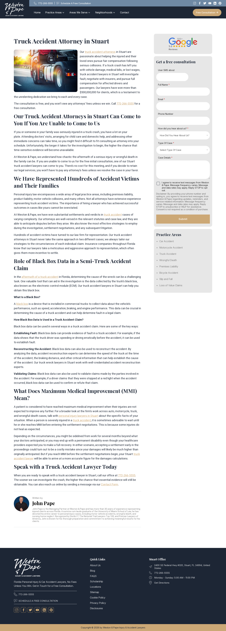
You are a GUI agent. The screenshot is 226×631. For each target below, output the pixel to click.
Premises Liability (168, 266)
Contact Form (109, 484)
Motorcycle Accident (171, 247)
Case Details (165, 157)
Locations (95, 586)
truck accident (113, 214)
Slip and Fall (165, 279)
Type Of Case (166, 143)
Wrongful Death (168, 260)
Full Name (164, 84)
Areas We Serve (78, 12)
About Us (95, 565)
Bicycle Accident (168, 272)
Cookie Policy (97, 597)
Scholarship (96, 581)
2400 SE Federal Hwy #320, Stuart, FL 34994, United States (182, 567)
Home (37, 12)
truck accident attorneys (100, 51)
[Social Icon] (16, 610)
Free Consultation (205, 12)
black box (22, 303)
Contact (124, 12)
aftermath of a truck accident (40, 276)
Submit (183, 219)
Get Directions (161, 582)
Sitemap (94, 592)
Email (161, 99)
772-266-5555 (125, 103)
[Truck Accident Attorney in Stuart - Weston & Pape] (14, 9)
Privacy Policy (98, 602)
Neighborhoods (103, 12)
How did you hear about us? (173, 128)
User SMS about (166, 70)
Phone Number (165, 114)
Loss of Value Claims (170, 285)
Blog (92, 570)
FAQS (93, 576)
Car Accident (166, 241)
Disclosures (96, 608)
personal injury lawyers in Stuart (78, 415)
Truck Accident (167, 253)
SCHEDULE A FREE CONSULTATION (38, 600)
